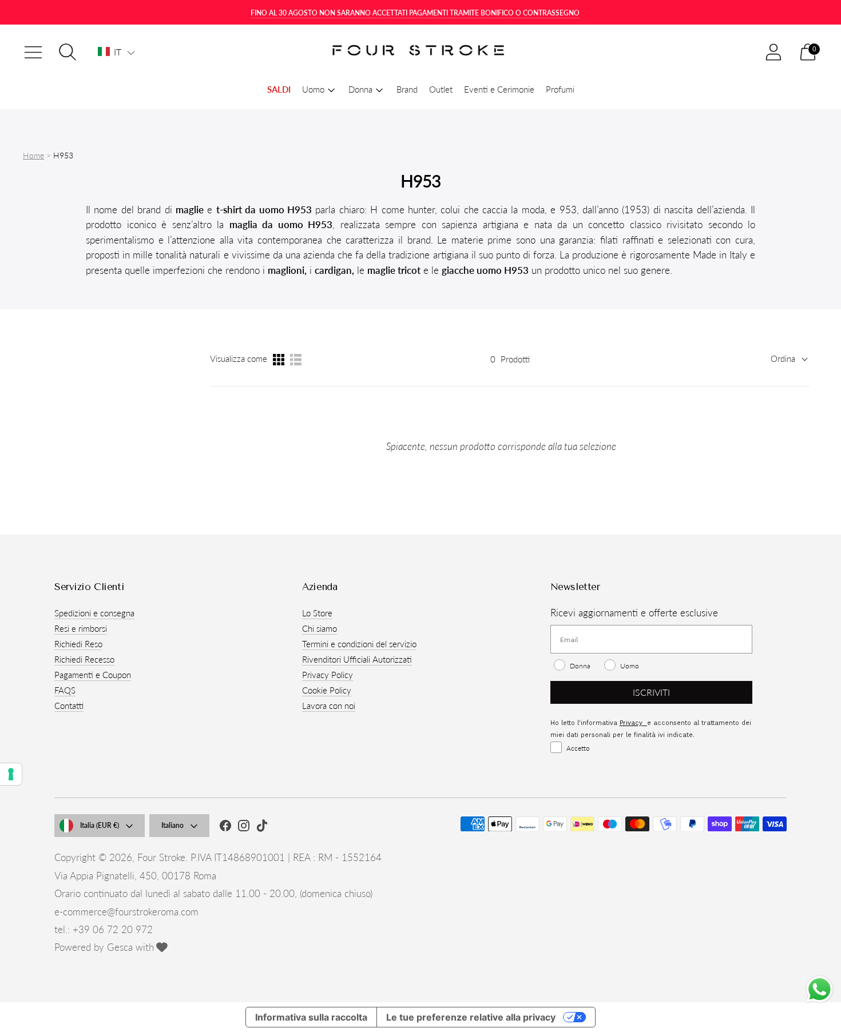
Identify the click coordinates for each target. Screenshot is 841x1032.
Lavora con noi (328, 705)
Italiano (172, 825)
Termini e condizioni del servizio (359, 644)
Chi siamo (319, 628)
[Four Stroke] (420, 52)
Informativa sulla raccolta (311, 1017)
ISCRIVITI (651, 692)
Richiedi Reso (78, 644)
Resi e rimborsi (80, 628)
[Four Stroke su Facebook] (225, 827)
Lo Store (317, 613)
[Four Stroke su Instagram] (244, 827)
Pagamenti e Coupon (92, 675)
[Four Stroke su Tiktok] (262, 827)
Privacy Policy (327, 675)
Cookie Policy (326, 690)
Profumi (560, 89)
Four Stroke (161, 857)
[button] (116, 52)
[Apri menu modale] (33, 52)
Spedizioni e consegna (94, 613)
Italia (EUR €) (99, 825)
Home (33, 155)
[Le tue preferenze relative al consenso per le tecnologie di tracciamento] (11, 774)
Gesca (120, 947)
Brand (407, 89)
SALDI (279, 89)
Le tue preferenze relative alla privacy (471, 1017)
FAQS (65, 690)
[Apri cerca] (67, 52)
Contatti (69, 705)
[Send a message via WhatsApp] (819, 989)
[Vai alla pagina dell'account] (773, 52)
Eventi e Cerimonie (499, 89)
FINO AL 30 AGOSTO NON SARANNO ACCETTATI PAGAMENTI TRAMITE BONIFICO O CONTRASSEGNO (415, 13)
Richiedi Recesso (84, 659)
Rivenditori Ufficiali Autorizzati (357, 659)
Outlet (441, 89)
